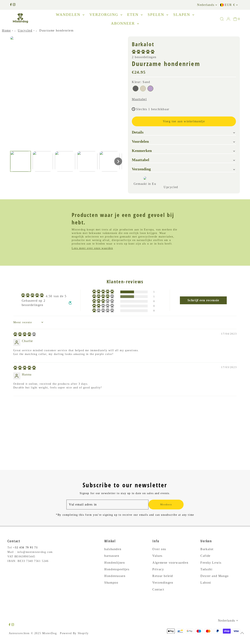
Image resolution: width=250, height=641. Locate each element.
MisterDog (49, 633)
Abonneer (123, 23)
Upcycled (25, 30)
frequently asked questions (36, 424)
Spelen (156, 14)
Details (138, 132)
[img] (24, 335)
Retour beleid (162, 576)
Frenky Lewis (210, 562)
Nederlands (205, 4)
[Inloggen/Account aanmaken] (228, 19)
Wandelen (69, 14)
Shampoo (111, 582)
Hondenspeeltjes (116, 569)
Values (157, 555)
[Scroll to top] (242, 633)
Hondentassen (114, 576)
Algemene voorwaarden (170, 562)
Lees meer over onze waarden (92, 248)
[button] (20, 161)
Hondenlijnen (114, 562)
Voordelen (140, 141)
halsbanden (112, 549)
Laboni (205, 582)
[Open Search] (222, 19)
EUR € (230, 4)
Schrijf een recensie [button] (203, 300)
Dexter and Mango (214, 576)
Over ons (159, 549)
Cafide (205, 555)
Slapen (182, 14)
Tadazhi (206, 569)
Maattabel (139, 99)
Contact (158, 589)
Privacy (158, 569)
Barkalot (206, 549)
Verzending (141, 169)
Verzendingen (162, 582)
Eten (133, 14)
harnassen (111, 555)
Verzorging (104, 14)
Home (6, 30)
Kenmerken (142, 150)
